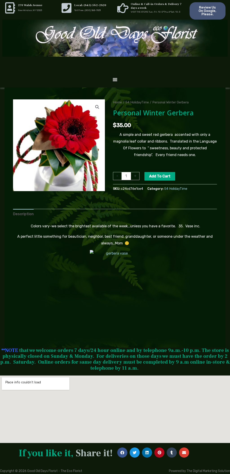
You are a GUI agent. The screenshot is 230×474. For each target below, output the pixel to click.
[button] (115, 79)
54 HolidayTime (137, 102)
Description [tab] (23, 214)
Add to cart (159, 176)
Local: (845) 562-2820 (90, 5)
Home (117, 102)
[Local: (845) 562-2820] (66, 7)
